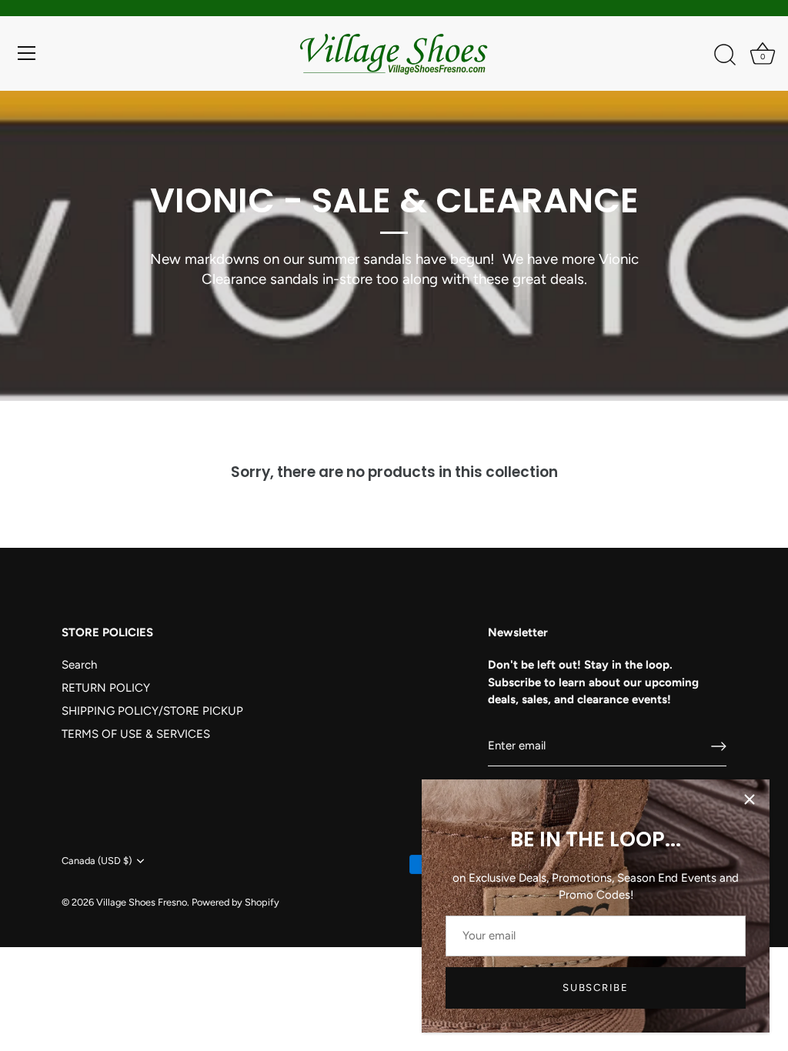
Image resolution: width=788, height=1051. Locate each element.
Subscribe (595, 987)
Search (79, 665)
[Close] (749, 799)
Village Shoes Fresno (141, 902)
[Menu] (27, 53)
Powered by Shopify (235, 902)
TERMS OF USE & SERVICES (136, 734)
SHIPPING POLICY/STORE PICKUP (152, 711)
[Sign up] (718, 746)
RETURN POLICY (106, 688)
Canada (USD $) (97, 860)
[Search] (725, 55)
